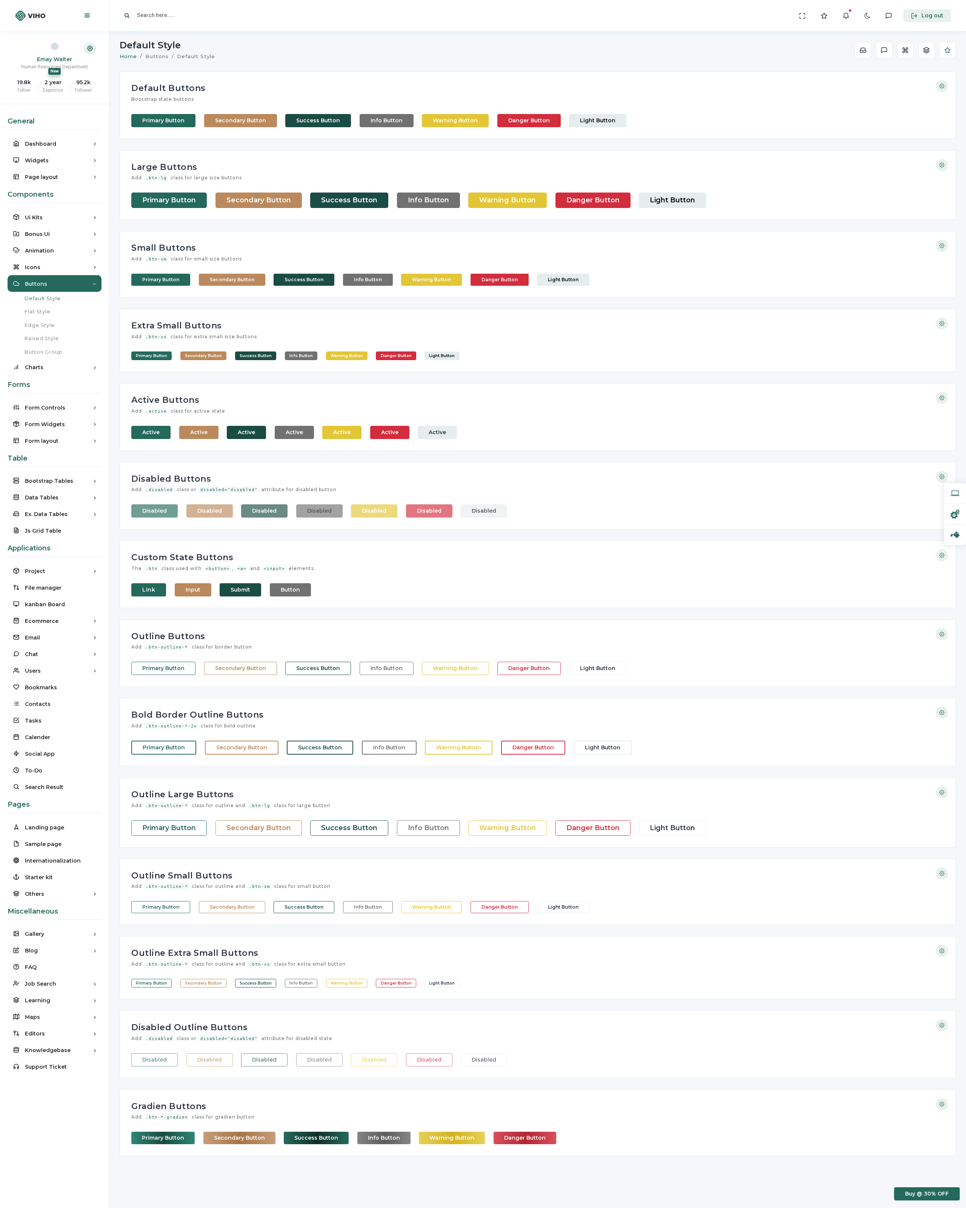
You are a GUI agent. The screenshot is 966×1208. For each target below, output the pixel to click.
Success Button (318, 120)
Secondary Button (240, 120)
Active (151, 432)
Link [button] (148, 589)
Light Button (597, 120)
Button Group (43, 352)
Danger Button (529, 120)
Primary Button (163, 120)
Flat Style (38, 311)
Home (128, 56)
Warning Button (455, 120)
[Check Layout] (955, 493)
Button (290, 589)
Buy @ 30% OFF (926, 1193)
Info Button (387, 120)
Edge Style (40, 325)
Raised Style (42, 338)
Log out (932, 15)
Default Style (43, 298)
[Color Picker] (955, 534)
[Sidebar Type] (955, 514)
